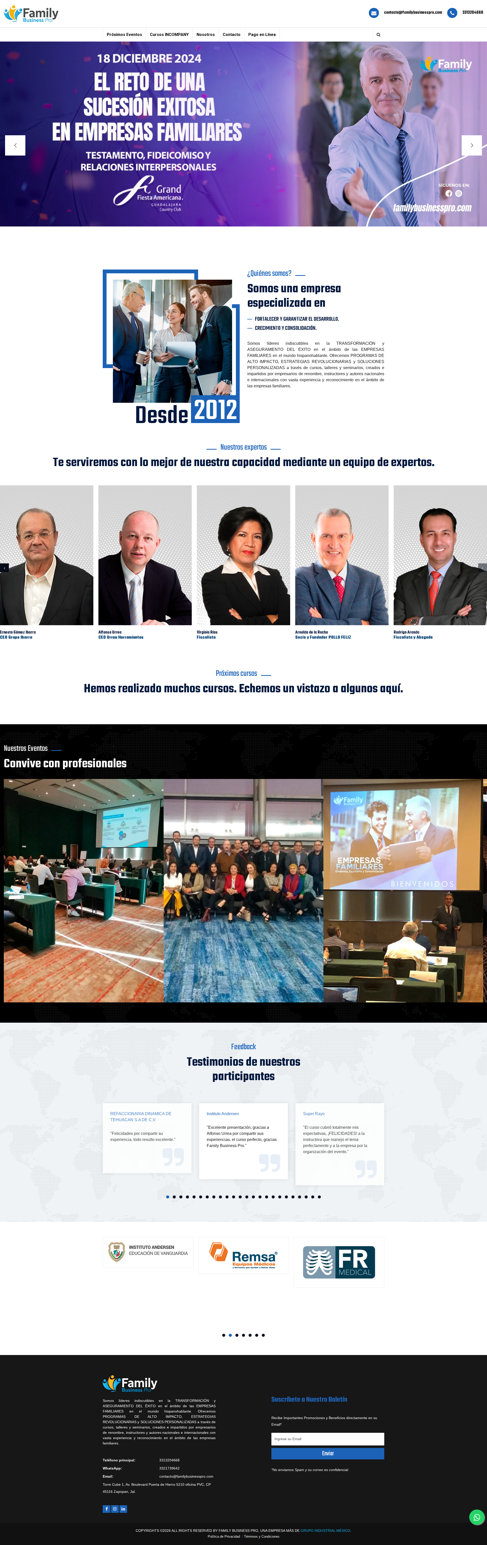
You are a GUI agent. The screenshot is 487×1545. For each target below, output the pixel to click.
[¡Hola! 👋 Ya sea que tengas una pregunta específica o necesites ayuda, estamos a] (476, 1517)
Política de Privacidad (224, 1536)
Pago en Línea (262, 34)
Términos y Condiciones (262, 1536)
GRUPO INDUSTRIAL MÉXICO (325, 1531)
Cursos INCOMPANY (169, 34)
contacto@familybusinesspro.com (413, 12)
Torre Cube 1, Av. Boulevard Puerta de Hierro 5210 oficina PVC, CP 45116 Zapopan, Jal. (157, 1488)
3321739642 (169, 1468)
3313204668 (472, 12)
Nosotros (206, 34)
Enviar (328, 1453)
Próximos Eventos (124, 34)
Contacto (231, 34)
